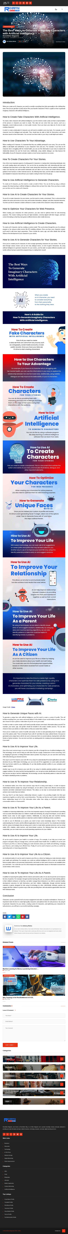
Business (7, 1143)
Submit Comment (9, 1044)
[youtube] (27, 3)
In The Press (8, 1152)
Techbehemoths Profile (10, 1217)
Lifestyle (7, 1180)
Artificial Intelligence (8, 26)
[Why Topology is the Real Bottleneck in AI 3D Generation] (34, 985)
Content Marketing (9, 1186)
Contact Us (57, 1230)
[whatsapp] (16, 3)
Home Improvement (10, 1161)
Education (7, 1146)
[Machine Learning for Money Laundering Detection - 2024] (34, 956)
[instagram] (20, 3)
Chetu (13, 707)
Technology (7, 1149)
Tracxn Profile (8, 1214)
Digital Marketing (9, 1158)
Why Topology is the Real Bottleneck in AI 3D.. (18, 997)
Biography (7, 1177)
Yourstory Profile (9, 1208)
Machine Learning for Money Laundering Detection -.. (20, 969)
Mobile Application (9, 1183)
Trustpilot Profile (9, 1202)
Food (6, 1174)
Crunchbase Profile (9, 1199)
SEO (6, 1171)
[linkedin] (23, 3)
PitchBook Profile (9, 1205)
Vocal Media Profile (9, 1211)
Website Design (8, 1155)
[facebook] (13, 3)
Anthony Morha (27, 926)
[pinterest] (30, 3)
